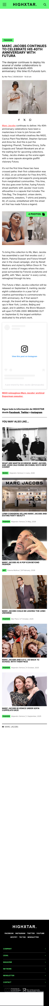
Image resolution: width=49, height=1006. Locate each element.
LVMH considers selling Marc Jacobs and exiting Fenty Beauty (24, 515)
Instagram (36, 412)
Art (4, 570)
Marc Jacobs (9, 125)
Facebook (14, 412)
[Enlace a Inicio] (24, 927)
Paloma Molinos (13, 570)
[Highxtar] (25, 4)
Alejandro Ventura (16, 473)
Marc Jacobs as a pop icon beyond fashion (20, 563)
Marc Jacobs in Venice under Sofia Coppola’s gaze (20, 709)
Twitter (25, 412)
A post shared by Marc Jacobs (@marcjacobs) (24, 385)
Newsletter (33, 937)
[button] (4, 4)
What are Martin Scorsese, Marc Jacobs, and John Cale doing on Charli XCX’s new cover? (24, 465)
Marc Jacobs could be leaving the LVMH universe (23, 612)
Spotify (13, 937)
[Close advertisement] (41, 995)
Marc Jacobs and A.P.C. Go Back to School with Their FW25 (20, 661)
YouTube (40, 933)
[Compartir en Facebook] (19, 120)
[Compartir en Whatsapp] (30, 120)
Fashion (8, 40)
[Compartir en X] (24, 120)
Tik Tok (22, 937)
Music (5, 473)
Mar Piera (8, 77)
